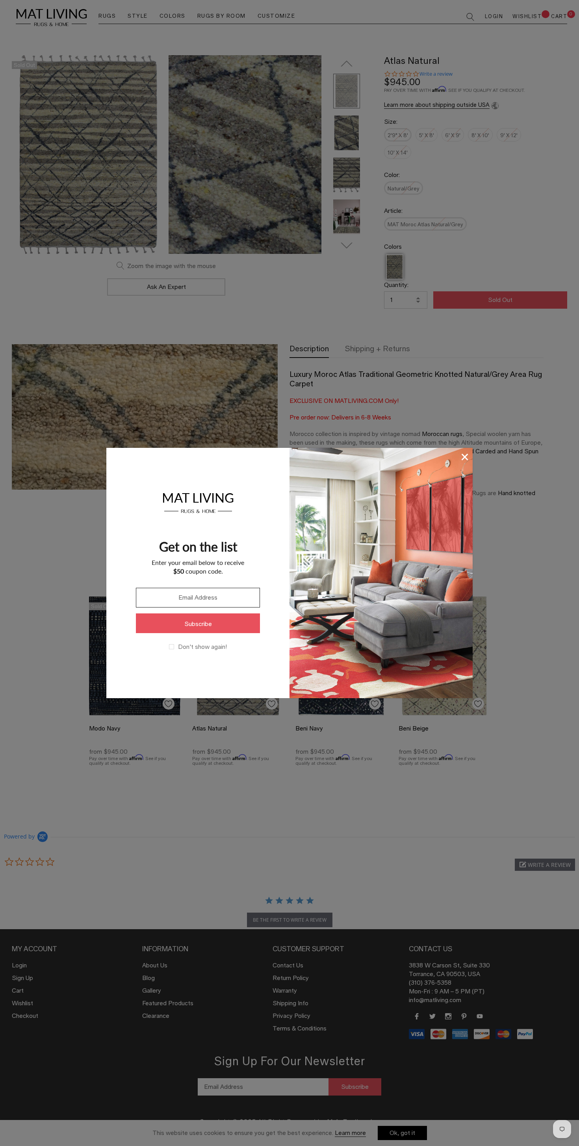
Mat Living (198, 502)
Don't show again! (202, 646)
